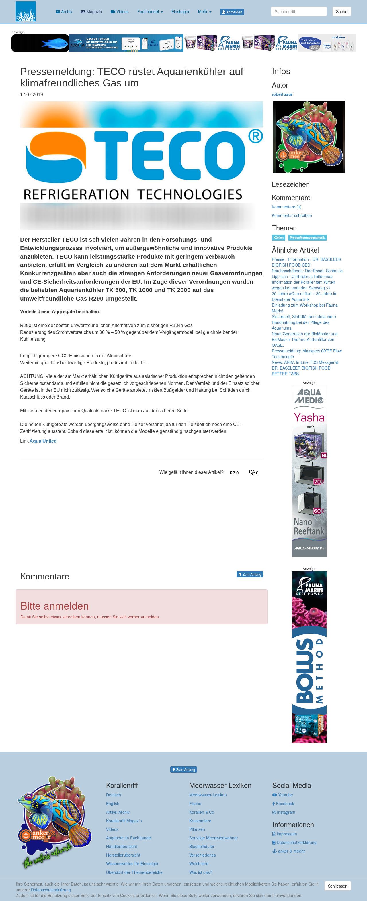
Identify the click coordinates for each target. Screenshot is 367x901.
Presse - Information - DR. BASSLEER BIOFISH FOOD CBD (306, 262)
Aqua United (43, 441)
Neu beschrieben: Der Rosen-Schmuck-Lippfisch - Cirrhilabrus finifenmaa (308, 273)
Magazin (93, 11)
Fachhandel (148, 11)
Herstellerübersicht (123, 855)
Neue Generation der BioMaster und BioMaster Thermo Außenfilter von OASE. (305, 339)
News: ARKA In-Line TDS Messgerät (305, 362)
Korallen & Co (201, 812)
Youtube (285, 795)
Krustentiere (200, 820)
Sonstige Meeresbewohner (213, 838)
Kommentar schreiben (292, 215)
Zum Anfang (251, 574)
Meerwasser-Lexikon (208, 795)
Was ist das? (200, 872)
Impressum (286, 834)
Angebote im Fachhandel (129, 838)
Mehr (203, 11)
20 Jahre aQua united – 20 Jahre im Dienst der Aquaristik (304, 296)
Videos (122, 11)
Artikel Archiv (118, 812)
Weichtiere (198, 863)
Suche (342, 11)
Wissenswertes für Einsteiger (132, 863)
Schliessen (338, 886)
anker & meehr (291, 851)
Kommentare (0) (287, 207)
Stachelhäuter (201, 846)
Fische (195, 803)
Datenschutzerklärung (296, 842)
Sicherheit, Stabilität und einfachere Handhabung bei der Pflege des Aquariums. (304, 322)
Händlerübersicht (121, 846)
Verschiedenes (202, 855)
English (112, 803)
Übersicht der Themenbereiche (134, 872)
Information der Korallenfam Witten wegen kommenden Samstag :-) (303, 285)
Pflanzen (197, 829)
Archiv (66, 11)
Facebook (284, 803)
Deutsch (113, 795)
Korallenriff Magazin (124, 820)
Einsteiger (180, 11)
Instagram (285, 812)
